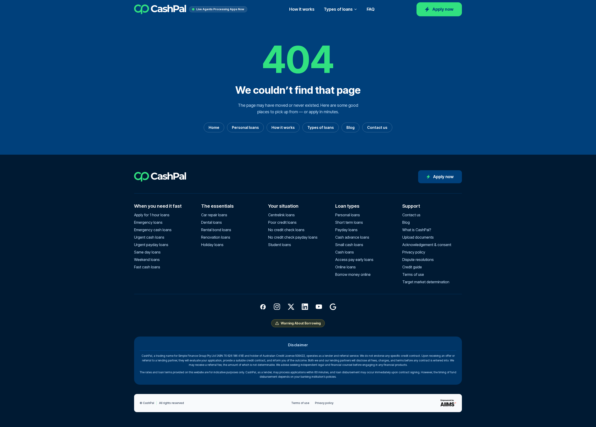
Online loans (345, 267)
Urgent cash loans (149, 237)
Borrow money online (353, 274)
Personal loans (245, 127)
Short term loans (349, 222)
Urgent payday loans (151, 244)
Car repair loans (214, 215)
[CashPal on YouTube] (319, 307)
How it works (302, 9)
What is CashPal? (416, 229)
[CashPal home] (160, 9)
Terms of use (413, 274)
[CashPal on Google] (333, 307)
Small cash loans (349, 244)
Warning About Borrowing (301, 323)
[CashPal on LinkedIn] (305, 307)
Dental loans (211, 222)
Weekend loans (147, 259)
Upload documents (418, 237)
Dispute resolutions (418, 259)
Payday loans (346, 229)
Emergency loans (148, 222)
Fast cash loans (147, 267)
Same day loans (147, 252)
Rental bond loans (216, 229)
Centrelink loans (281, 215)
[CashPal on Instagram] (277, 307)
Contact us (377, 127)
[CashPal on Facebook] (263, 307)
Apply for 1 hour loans (151, 215)
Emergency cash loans (153, 229)
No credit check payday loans (293, 237)
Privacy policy (413, 252)
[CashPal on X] (291, 307)
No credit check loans (286, 229)
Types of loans (338, 9)
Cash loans (344, 252)
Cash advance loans (352, 237)
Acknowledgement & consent (426, 244)
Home (214, 127)
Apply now (443, 9)
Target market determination (425, 282)
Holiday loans (212, 244)
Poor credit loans (282, 222)
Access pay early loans (354, 259)
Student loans (279, 244)
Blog (350, 127)
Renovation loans (215, 237)
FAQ (371, 9)
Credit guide (412, 267)
